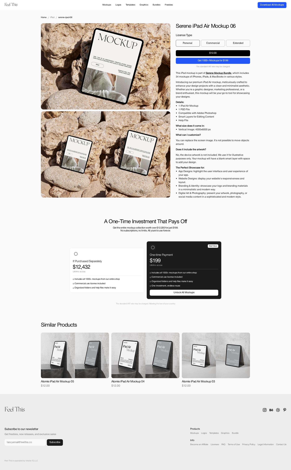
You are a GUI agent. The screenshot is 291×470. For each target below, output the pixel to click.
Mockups (194, 433)
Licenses (215, 445)
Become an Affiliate (199, 445)
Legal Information (266, 445)
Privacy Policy (248, 445)
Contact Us (281, 445)
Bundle (235, 433)
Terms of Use (234, 445)
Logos (204, 433)
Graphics (225, 433)
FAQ (223, 445)
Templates (214, 433)
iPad (52, 17)
